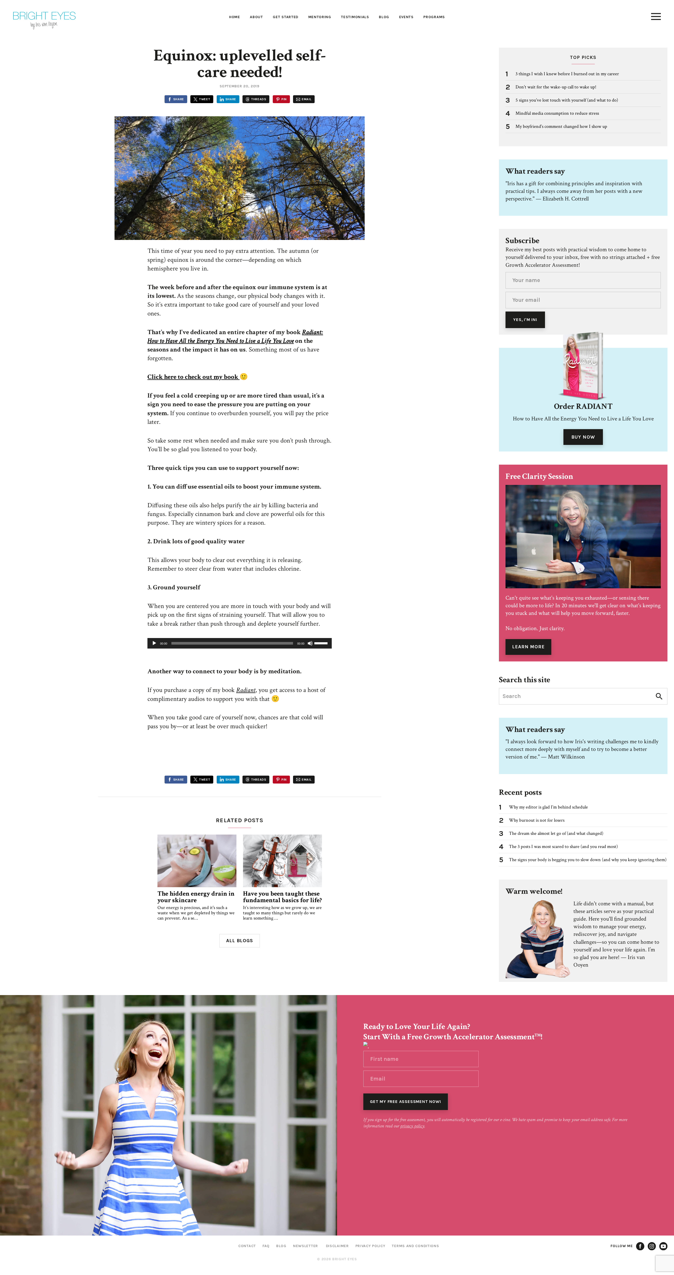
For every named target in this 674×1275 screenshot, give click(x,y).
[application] (239, 643)
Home (234, 17)
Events (406, 17)
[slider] (321, 642)
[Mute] (310, 643)
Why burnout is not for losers (536, 820)
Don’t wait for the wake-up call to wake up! (556, 87)
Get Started (285, 17)
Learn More (528, 647)
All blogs (239, 940)
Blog (384, 17)
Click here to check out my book (193, 377)
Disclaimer (337, 1246)
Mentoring (319, 17)
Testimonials (355, 17)
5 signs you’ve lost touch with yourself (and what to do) (567, 100)
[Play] (154, 643)
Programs (434, 17)
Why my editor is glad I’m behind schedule (548, 807)
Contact (247, 1246)
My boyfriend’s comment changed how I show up (561, 126)
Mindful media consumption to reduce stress (557, 113)
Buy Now (583, 437)
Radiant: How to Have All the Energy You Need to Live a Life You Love (235, 336)
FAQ (266, 1246)
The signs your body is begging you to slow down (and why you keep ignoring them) (588, 860)
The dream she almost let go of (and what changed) (556, 833)
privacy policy (412, 1126)
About (256, 17)
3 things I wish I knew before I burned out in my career (567, 74)
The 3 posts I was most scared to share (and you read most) (563, 847)
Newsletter (305, 1246)
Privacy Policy (370, 1246)
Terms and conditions (415, 1246)
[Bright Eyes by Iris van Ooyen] (44, 20)
